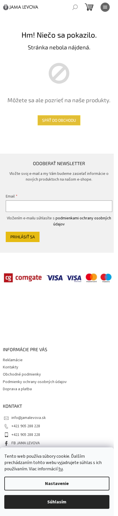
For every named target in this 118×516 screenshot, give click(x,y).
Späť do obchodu (59, 120)
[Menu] (105, 7)
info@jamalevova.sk (28, 418)
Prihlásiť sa (22, 236)
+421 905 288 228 (25, 426)
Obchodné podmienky (22, 374)
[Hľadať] (75, 7)
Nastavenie (57, 483)
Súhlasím (56, 502)
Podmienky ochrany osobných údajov (35, 382)
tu (60, 469)
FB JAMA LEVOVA (25, 443)
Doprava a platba (17, 389)
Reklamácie (13, 360)
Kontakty (10, 367)
